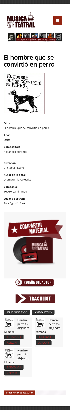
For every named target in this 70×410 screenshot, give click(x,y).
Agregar (12, 342)
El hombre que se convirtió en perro (29, 60)
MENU (57, 20)
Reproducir (14, 337)
